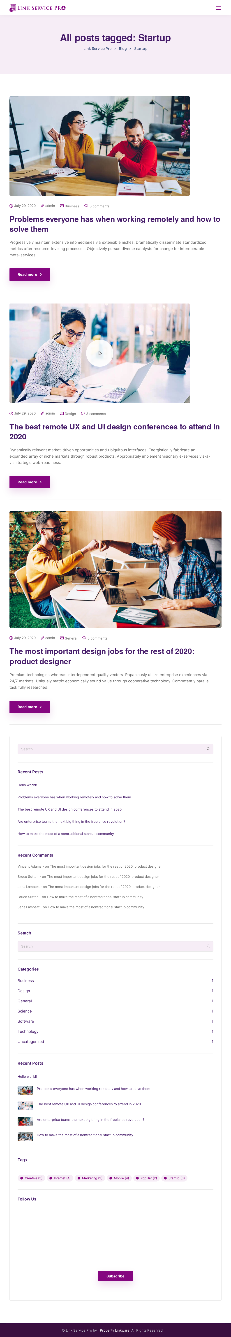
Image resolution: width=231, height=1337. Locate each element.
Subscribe (115, 1276)
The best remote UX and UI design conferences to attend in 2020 (114, 431)
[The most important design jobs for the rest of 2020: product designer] (115, 573)
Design (70, 413)
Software (26, 1021)
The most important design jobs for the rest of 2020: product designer (101, 655)
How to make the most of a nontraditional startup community (66, 834)
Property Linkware (114, 1330)
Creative (33, 1178)
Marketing (92, 1178)
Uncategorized (31, 1041)
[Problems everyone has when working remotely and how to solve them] (99, 149)
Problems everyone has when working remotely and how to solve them (114, 223)
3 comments (99, 206)
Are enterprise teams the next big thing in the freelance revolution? (71, 821)
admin (50, 206)
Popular (149, 1178)
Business (72, 206)
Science (25, 1011)
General (71, 638)
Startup (177, 1178)
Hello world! (27, 785)
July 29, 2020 (25, 206)
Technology (28, 1031)
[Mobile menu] (219, 8)
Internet (62, 1178)
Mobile (121, 1178)
